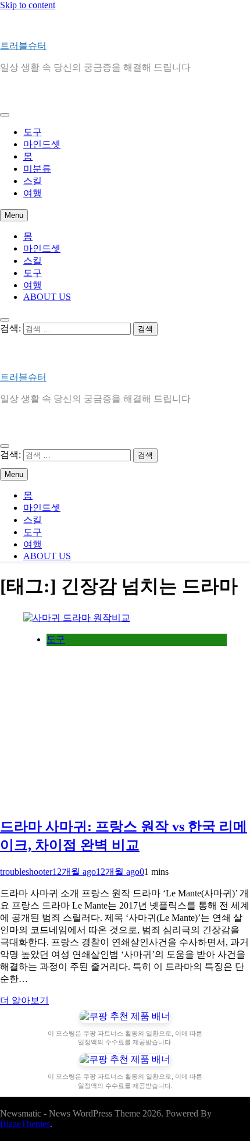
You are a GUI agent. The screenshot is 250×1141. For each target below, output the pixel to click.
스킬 (32, 181)
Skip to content (27, 5)
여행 (32, 193)
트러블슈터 (23, 46)
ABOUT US (47, 297)
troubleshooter (26, 872)
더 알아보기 (24, 1000)
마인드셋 (41, 144)
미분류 (37, 169)
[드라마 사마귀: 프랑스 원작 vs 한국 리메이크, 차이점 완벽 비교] (76, 618)
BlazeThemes (25, 1124)
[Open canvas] (4, 114)
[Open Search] (4, 320)
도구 (32, 132)
